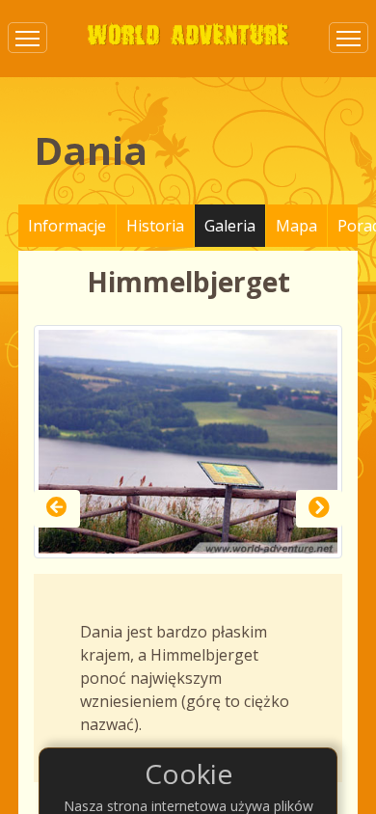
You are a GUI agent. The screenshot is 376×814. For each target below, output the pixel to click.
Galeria (229, 225)
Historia (155, 225)
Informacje (67, 225)
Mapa (296, 225)
